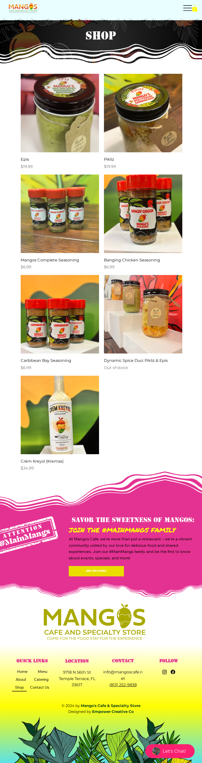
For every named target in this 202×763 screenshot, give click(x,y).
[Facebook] (173, 672)
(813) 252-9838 (123, 685)
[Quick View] (60, 113)
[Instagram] (165, 672)
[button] (195, 8)
